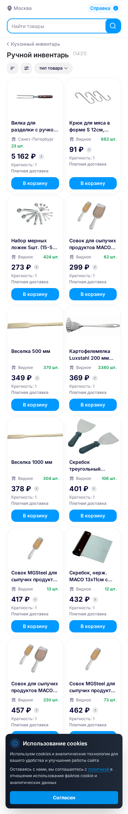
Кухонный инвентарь (35, 44)
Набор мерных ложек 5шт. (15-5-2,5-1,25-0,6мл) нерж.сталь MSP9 (33, 244)
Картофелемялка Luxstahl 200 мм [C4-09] (89, 354)
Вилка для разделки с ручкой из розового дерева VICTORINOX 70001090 (34, 126)
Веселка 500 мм (30, 351)
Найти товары (28, 26)
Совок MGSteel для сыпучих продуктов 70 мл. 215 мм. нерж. (93, 687)
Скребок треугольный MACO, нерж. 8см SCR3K (90, 465)
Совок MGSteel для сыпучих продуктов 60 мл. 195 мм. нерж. (35, 576)
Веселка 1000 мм (31, 462)
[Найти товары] (112, 25)
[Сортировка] (12, 68)
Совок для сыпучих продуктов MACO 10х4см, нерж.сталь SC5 (92, 244)
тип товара (50, 68)
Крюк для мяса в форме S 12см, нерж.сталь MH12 (90, 126)
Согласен (64, 797)
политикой (99, 769)
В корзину (35, 183)
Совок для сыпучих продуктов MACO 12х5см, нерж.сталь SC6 (34, 687)
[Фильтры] (26, 68)
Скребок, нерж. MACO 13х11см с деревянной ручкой (88, 576)
